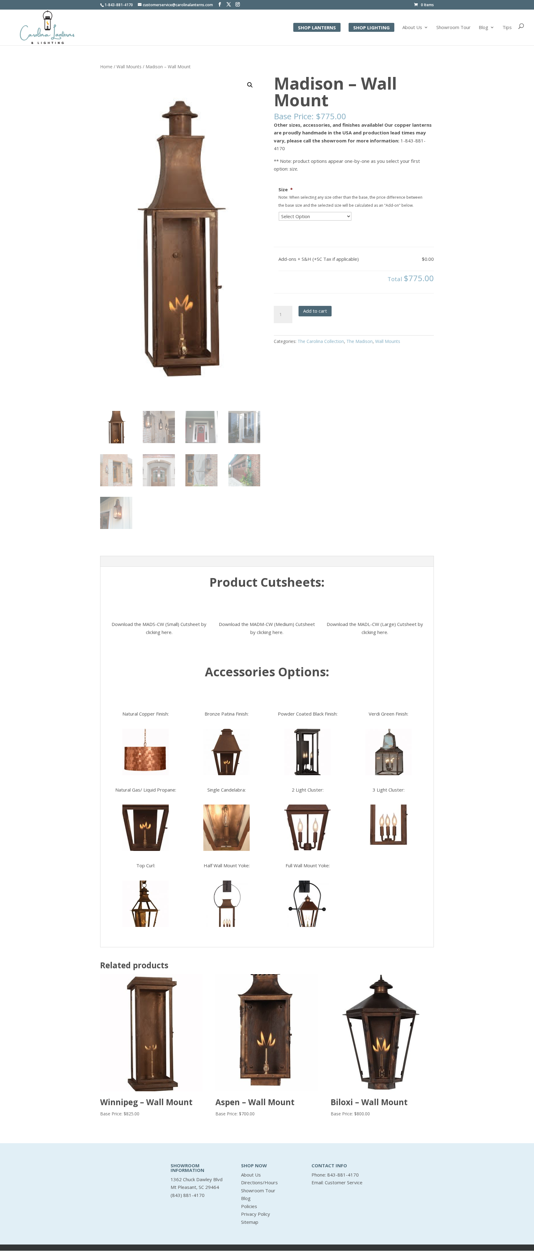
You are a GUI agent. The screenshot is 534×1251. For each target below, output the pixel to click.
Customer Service (343, 1182)
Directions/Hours (259, 1182)
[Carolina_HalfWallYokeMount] (226, 904)
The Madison (359, 341)
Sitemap (249, 1222)
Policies (249, 1206)
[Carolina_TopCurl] (145, 904)
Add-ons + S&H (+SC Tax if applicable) (318, 259)
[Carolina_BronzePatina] (226, 752)
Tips (507, 27)
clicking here (159, 632)
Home (106, 67)
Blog (483, 27)
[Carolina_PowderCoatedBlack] (307, 752)
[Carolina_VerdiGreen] (388, 752)
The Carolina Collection (321, 341)
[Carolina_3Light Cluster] (388, 825)
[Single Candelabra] (226, 828)
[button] (250, 85)
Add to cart (315, 311)
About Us (412, 27)
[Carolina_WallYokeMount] (307, 904)
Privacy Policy (255, 1214)
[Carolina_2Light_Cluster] (307, 827)
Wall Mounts (129, 67)
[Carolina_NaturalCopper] (145, 752)
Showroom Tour (453, 27)
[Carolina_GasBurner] (145, 828)
